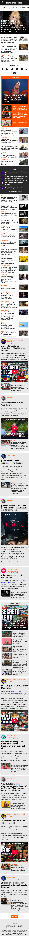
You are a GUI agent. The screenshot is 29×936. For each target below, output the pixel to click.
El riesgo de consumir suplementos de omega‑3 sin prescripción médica (8, 326)
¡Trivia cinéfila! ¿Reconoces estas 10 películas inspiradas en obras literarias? (16, 182)
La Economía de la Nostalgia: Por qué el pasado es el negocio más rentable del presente (19, 868)
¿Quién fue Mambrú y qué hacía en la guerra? (19, 656)
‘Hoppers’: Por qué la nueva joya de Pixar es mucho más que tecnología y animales (18, 806)
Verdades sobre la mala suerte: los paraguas (9, 287)
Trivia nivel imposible (19, 122)
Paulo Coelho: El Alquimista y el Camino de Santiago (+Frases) (9, 207)
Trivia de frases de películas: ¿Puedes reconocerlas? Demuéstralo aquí (7, 296)
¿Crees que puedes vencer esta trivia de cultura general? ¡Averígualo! (16, 177)
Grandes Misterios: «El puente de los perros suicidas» (8, 163)
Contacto (20, 927)
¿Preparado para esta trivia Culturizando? (13, 188)
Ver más (14, 916)
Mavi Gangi (10, 398)
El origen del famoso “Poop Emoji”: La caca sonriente (19, 641)
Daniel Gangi (11, 456)
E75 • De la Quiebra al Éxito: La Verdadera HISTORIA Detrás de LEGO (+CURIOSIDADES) (19, 388)
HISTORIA (11, 7)
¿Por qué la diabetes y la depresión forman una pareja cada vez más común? (9, 252)
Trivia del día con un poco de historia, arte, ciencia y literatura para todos (19, 115)
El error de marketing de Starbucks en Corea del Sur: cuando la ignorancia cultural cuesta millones (19, 664)
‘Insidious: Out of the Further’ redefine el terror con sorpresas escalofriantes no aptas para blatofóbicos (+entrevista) (9, 315)
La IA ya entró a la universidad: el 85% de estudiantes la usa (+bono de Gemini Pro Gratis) (8, 279)
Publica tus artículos (14, 925)
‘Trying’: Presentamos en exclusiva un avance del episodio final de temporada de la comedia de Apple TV (9, 49)
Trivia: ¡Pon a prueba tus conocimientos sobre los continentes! (19, 108)
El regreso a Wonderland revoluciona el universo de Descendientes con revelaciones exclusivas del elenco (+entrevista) (19, 445)
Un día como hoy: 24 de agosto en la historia (9, 235)
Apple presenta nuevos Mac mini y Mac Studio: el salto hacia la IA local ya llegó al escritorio (9, 40)
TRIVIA (4, 7)
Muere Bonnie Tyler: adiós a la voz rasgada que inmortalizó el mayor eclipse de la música (19, 595)
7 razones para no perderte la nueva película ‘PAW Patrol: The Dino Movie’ (19, 634)
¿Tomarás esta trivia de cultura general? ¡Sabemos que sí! (9, 334)
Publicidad (14, 923)
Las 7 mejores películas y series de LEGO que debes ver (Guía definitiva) (19, 649)
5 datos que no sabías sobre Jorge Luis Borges (9, 214)
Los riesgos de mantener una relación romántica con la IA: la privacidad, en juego (9, 132)
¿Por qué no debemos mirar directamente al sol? (8, 243)
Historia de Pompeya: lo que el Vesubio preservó (9, 228)
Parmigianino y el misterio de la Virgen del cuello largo (9, 222)
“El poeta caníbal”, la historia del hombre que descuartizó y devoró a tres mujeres (9, 59)
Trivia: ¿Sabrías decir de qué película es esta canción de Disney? (15, 98)
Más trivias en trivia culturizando (14, 191)
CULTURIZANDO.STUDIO (18, 930)
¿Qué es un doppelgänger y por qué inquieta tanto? (9, 140)
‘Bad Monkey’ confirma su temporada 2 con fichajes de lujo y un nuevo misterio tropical (9, 305)
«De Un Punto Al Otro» (18, 691)
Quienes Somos (10, 927)
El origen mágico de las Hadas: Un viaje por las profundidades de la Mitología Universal (9, 270)
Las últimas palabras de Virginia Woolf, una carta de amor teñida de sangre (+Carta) (9, 199)
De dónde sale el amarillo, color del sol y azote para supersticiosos (9, 261)
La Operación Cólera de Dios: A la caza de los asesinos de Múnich (19, 672)
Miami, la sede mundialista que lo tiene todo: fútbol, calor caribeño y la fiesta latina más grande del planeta (19, 768)
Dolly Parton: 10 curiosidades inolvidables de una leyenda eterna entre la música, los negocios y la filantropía (13, 26)
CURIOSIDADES (20, 7)
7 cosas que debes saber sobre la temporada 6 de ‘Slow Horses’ (9, 148)
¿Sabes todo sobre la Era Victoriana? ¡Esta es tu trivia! (16, 173)
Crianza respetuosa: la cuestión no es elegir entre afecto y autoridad (9, 155)
